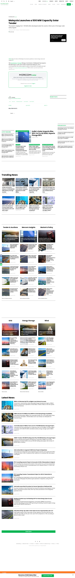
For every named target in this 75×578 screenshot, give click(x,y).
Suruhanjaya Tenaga (16, 63)
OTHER (53, 4)
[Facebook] (2, 1)
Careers (37, 543)
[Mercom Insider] (45, 1)
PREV (10, 105)
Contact (32, 543)
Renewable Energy (19, 101)
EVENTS (56, 1)
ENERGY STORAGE (43, 4)
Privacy (53, 543)
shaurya (17, 29)
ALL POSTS (28, 105)
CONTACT (71, 1)
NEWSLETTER (61, 1)
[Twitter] (6, 1)
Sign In (33, 83)
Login (69, 4)
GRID (36, 4)
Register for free (27, 86)
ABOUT (67, 1)
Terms (57, 543)
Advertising (18, 543)
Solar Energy (26, 101)
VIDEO (58, 4)
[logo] (4, 4)
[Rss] (4, 1)
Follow (10, 59)
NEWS (40, 1)
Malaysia (13, 101)
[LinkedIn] (9, 1)
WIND (49, 4)
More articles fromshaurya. (16, 98)
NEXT (45, 105)
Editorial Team (25, 543)
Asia (10, 101)
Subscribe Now (47, 575)
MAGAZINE (63, 4)
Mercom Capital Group (45, 543)
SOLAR (31, 4)
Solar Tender (32, 101)
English (11, 1)
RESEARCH (51, 1)
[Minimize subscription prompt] (73, 575)
